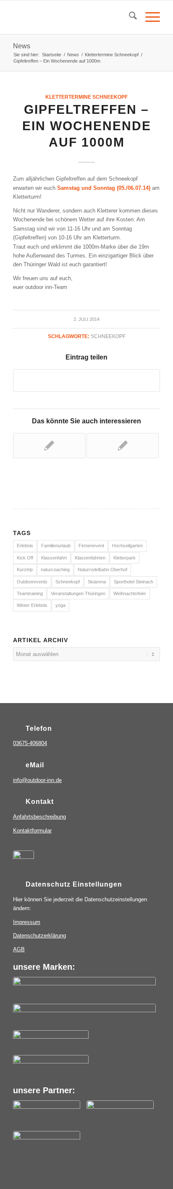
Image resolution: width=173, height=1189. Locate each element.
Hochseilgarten (127, 545)
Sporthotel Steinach (133, 581)
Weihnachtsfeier (129, 593)
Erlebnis (25, 545)
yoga (60, 605)
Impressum (26, 922)
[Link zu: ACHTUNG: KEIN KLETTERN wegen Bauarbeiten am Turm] (49, 445)
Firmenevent (91, 545)
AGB (19, 949)
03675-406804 (30, 743)
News (21, 46)
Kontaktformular (32, 830)
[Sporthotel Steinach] (84, 1016)
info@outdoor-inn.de (37, 780)
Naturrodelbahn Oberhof (102, 569)
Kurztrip (25, 569)
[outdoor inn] (84, 989)
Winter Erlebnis (32, 605)
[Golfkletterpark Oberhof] (51, 1041)
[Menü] (148, 17)
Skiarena (97, 581)
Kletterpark (124, 557)
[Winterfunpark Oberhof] (51, 1066)
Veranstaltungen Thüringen (78, 593)
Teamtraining (30, 593)
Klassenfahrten (90, 557)
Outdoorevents (32, 581)
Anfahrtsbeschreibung (39, 817)
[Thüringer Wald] (120, 1114)
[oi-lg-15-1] (72, 17)
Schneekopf (108, 336)
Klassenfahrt (54, 557)
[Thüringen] (46, 1114)
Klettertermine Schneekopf (86, 97)
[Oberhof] (46, 1145)
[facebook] (23, 860)
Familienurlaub (56, 545)
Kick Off (25, 557)
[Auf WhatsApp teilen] (86, 380)
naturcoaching (55, 569)
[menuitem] (129, 17)
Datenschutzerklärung (39, 935)
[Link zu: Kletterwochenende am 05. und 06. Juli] (122, 445)
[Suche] (129, 17)
